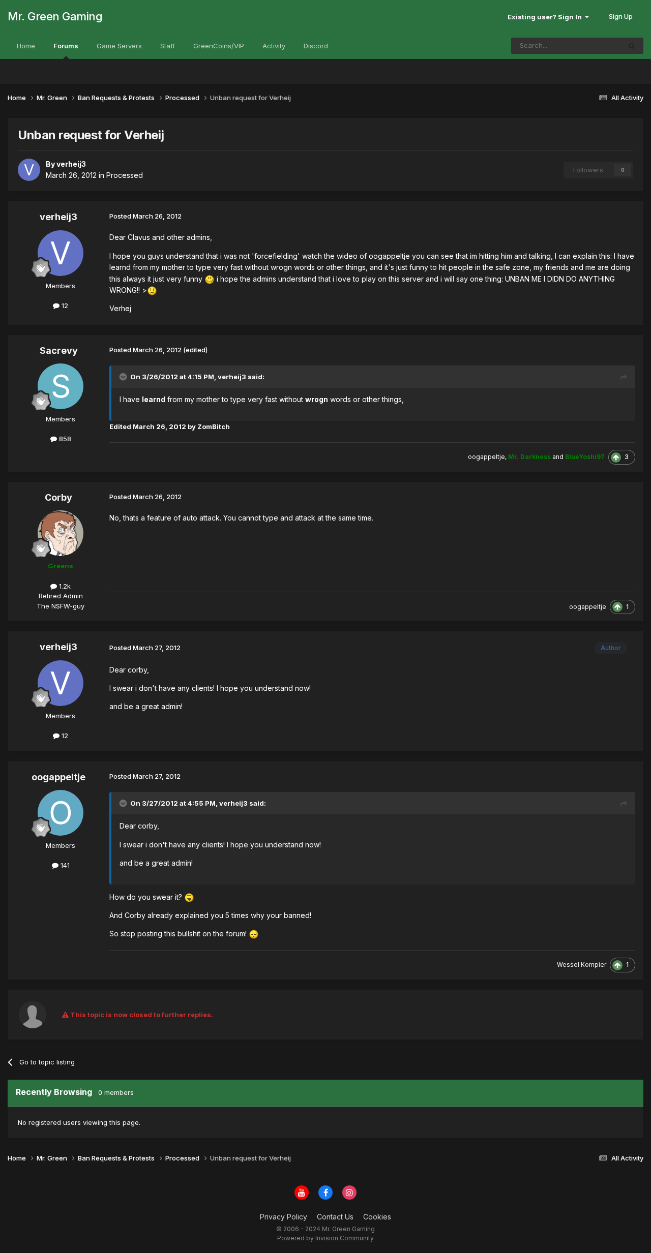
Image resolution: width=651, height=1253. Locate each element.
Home (26, 46)
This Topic (591, 45)
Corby (58, 497)
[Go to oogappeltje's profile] (60, 813)
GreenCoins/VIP (218, 46)
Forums (65, 46)
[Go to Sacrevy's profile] (60, 386)
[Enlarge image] (209, 278)
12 (64, 305)
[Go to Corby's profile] (60, 533)
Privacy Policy (283, 1216)
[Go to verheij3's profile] (29, 170)
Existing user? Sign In (546, 17)
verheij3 (58, 216)
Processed (124, 175)
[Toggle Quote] (124, 377)
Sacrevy (59, 350)
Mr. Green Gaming (55, 16)
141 (64, 865)
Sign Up (621, 16)
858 (64, 439)
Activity (273, 46)
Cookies (377, 1216)
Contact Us (335, 1216)
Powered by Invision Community (325, 1238)
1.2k (64, 586)
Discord (316, 46)
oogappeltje (58, 777)
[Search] (631, 45)
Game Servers (119, 46)
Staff (167, 46)
